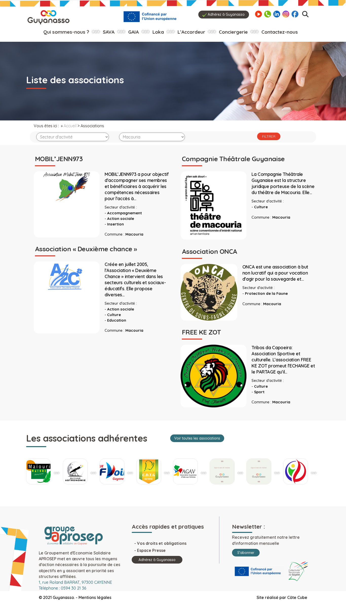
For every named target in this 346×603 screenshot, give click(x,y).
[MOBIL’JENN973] (67, 187)
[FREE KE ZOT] (213, 375)
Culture (261, 206)
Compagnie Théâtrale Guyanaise (233, 159)
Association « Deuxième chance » (86, 249)
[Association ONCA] (209, 291)
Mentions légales (95, 597)
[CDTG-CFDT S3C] (112, 471)
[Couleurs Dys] (185, 471)
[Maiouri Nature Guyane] (295, 471)
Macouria (134, 234)
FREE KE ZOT (201, 332)
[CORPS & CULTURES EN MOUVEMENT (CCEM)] (259, 471)
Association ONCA (209, 251)
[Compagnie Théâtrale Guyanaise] (213, 205)
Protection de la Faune (266, 293)
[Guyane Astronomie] (38, 471)
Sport (259, 391)
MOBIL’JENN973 (59, 159)
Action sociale (120, 218)
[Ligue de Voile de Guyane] (75, 471)
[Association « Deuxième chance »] (67, 278)
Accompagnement (124, 213)
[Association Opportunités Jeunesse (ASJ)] (222, 471)
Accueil (70, 125)
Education (116, 320)
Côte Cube (297, 597)
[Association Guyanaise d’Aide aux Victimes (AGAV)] (149, 471)
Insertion (115, 224)
